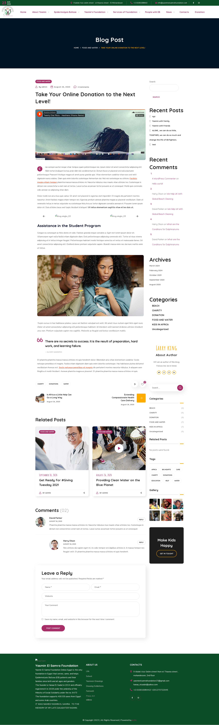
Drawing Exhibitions (95, 686)
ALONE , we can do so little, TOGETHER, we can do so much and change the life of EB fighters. (165, 135)
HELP (167, 481)
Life (87, 671)
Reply (141, 520)
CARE (178, 469)
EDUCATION (156, 481)
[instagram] (198, 3)
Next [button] (137, 216)
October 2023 (155, 275)
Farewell (90, 691)
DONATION (158, 315)
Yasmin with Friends (161, 126)
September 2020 (156, 280)
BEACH (155, 305)
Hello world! (157, 183)
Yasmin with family (160, 121)
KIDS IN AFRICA (160, 324)
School (89, 676)
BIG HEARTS (166, 469)
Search (152, 81)
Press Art (90, 696)
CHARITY (41, 384)
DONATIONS (53, 384)
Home (76, 48)
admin (44, 87)
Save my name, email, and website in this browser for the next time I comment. (80, 619)
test (154, 144)
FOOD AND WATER (90, 48)
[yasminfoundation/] (132, 697)
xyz (153, 116)
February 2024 (155, 270)
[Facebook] (193, 3)
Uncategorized (160, 329)
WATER (66, 384)
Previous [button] (44, 216)
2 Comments (83, 87)
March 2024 (154, 266)
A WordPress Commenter (164, 178)
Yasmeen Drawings (94, 681)
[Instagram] (138, 697)
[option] (62, 216)
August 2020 (155, 284)
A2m (134, 720)
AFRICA (154, 469)
